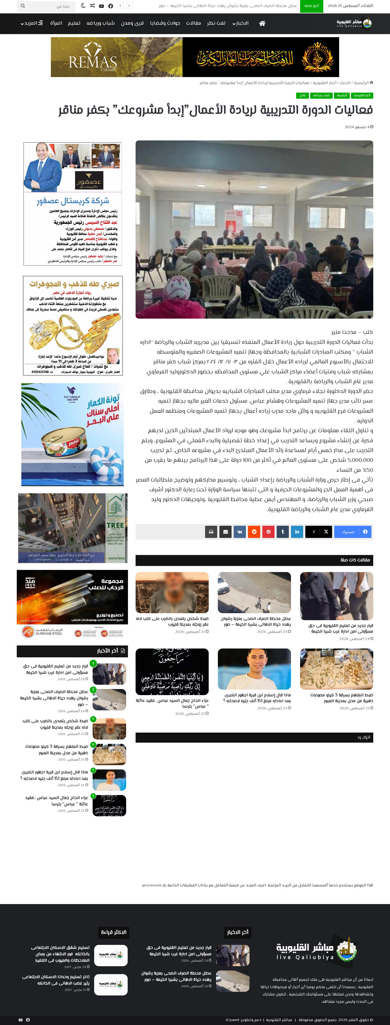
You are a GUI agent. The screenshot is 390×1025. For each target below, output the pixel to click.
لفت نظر (216, 23)
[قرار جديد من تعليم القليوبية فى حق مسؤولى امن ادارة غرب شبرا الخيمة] (336, 596)
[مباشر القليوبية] (354, 24)
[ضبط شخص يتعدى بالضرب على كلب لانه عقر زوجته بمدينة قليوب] (172, 592)
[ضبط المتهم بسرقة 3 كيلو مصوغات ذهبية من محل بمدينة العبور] (336, 669)
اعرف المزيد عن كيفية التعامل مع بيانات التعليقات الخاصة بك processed (204, 885)
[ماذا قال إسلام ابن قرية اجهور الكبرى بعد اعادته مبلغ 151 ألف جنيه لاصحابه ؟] (254, 669)
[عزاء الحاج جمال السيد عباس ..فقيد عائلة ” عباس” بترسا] (172, 672)
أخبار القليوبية (324, 83)
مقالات (193, 23)
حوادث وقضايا (165, 23)
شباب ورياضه (101, 23)
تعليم (74, 23)
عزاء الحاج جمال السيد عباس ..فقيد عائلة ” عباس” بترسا (172, 704)
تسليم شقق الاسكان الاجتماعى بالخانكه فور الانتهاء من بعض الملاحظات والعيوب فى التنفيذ (60, 954)
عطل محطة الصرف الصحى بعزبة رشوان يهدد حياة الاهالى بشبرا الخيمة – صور (256, 622)
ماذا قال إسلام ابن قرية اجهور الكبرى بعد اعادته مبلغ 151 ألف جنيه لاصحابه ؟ (257, 698)
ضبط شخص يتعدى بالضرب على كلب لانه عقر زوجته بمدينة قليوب (240, 6)
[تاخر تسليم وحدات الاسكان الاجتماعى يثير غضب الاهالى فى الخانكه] (111, 984)
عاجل (302, 95)
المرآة (56, 23)
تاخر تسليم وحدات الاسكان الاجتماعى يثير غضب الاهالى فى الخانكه (56, 980)
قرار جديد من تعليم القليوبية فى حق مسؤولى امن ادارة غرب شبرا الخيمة (340, 629)
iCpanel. (232, 1020)
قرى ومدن (132, 23)
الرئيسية (362, 83)
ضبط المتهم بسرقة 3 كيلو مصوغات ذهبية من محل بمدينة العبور (341, 698)
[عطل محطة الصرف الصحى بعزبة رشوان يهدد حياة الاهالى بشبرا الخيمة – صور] (254, 592)
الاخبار (242, 23)
